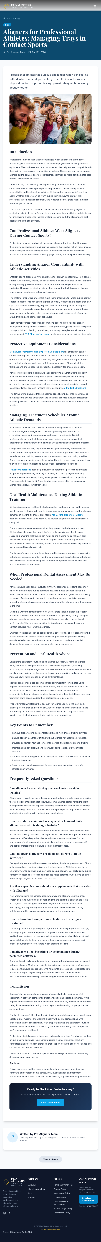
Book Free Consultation (88, 1199)
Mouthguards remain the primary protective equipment (36, 351)
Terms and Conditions (63, 1185)
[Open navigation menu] (95, 6)
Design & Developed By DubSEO (17, 1232)
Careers (31, 1197)
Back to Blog (13, 18)
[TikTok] (9, 1213)
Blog (30, 1193)
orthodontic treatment (75, 388)
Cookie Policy (60, 1197)
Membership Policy (62, 1193)
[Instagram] (4, 1213)
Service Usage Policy (63, 1208)
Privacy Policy (60, 1189)
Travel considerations (20, 469)
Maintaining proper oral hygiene (68, 515)
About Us (32, 1185)
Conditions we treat (36, 1189)
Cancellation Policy (62, 1213)
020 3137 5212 (92, 1206)
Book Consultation (50, 1102)
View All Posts (50, 1159)
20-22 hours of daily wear (37, 334)
